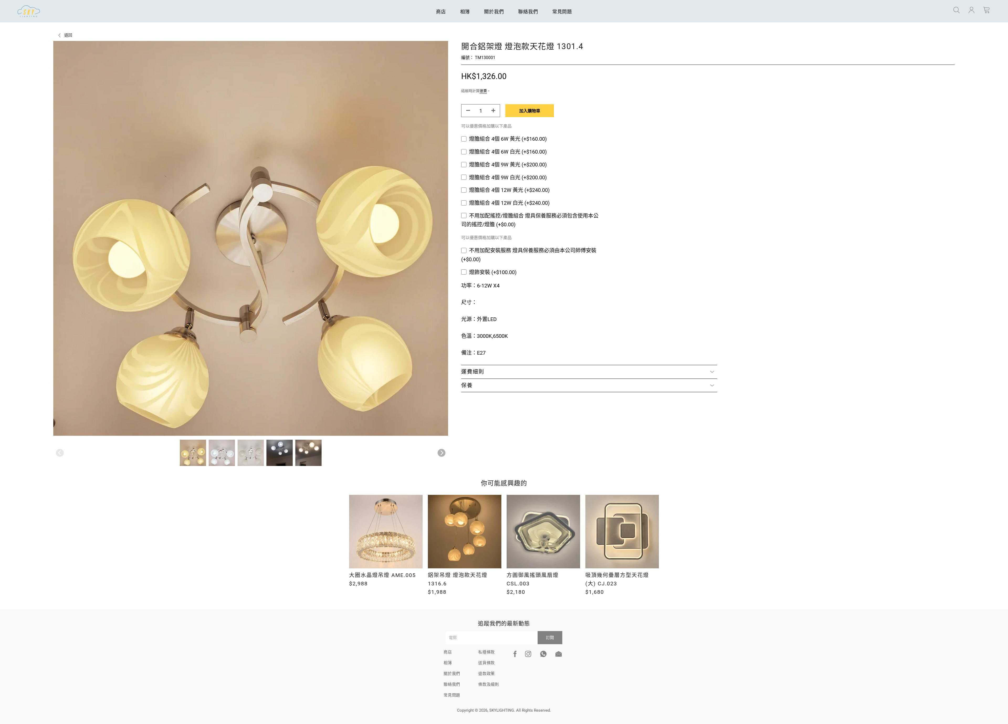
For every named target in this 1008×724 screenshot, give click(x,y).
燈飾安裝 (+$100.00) (493, 272)
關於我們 (494, 11)
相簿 (465, 11)
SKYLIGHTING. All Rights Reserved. (520, 710)
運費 (483, 91)
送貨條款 (486, 662)
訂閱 (550, 637)
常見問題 (562, 11)
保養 (467, 385)
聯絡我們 (528, 11)
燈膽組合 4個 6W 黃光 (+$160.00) (508, 139)
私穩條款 (486, 652)
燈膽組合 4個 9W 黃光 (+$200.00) (508, 164)
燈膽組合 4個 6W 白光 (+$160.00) (508, 152)
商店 (441, 11)
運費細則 (472, 372)
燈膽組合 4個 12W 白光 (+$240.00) (509, 203)
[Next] (441, 453)
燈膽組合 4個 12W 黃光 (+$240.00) (509, 190)
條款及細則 (488, 684)
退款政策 (486, 673)
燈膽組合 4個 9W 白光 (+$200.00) (508, 177)
